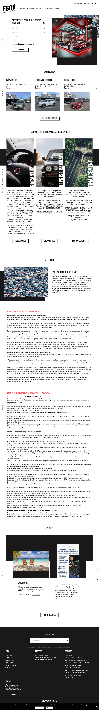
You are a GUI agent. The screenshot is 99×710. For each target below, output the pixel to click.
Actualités (49, 8)
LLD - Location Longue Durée (75, 660)
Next (96, 100)
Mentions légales (11, 665)
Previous (96, 89)
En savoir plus (59, 708)
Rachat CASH (69, 677)
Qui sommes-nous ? (41, 655)
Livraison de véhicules (73, 665)
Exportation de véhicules (74, 667)
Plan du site (9, 667)
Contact (57, 8)
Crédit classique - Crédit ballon (77, 662)
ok (67, 640)
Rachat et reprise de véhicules (76, 672)
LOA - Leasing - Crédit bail (74, 657)
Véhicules (8, 655)
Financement (69, 655)
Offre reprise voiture (73, 675)
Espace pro (87, 3)
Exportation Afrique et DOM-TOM (76, 670)
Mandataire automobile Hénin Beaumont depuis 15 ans (45, 658)
